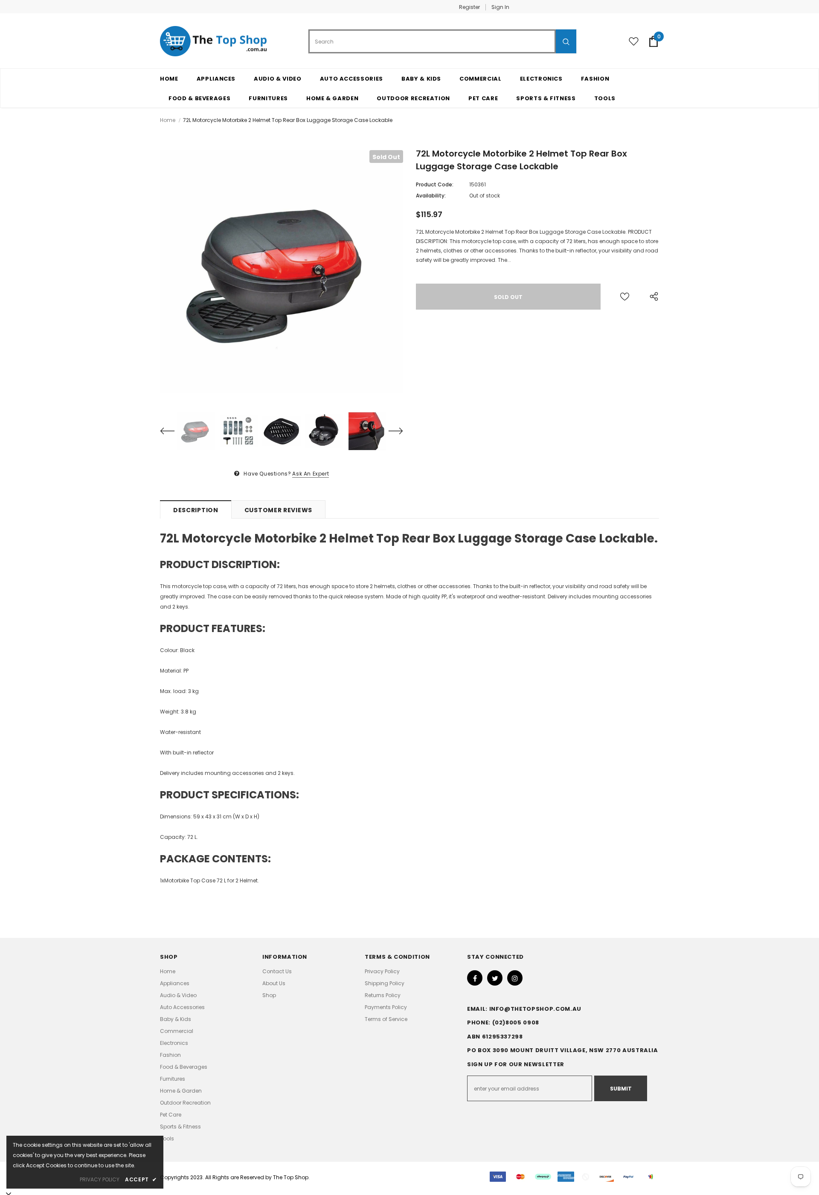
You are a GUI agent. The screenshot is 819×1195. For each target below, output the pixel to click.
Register (469, 7)
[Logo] (213, 41)
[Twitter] (494, 978)
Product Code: (434, 184)
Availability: (431, 195)
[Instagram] (515, 978)
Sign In (500, 7)
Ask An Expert (310, 473)
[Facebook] (474, 978)
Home (167, 120)
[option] (281, 271)
